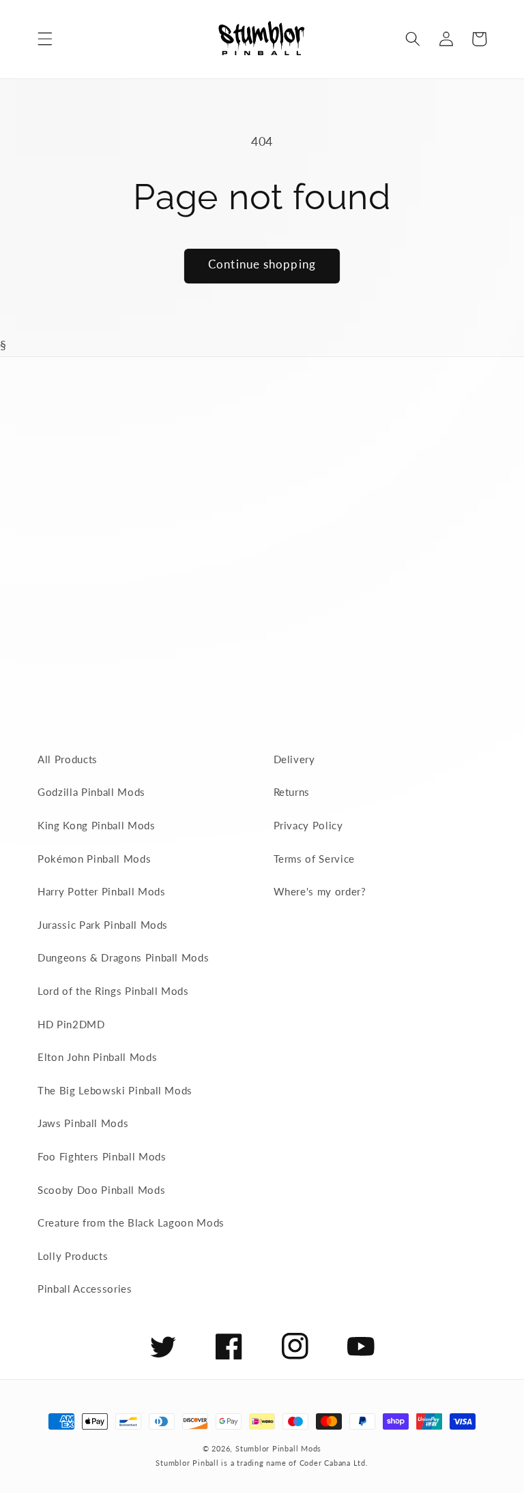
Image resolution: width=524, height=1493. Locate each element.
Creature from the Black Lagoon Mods (131, 1222)
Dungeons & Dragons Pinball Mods (123, 957)
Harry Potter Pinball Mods (102, 891)
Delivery (294, 759)
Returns (292, 792)
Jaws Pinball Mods (83, 1123)
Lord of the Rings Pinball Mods (113, 991)
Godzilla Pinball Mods (91, 792)
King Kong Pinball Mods (97, 825)
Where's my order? (320, 891)
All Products (68, 759)
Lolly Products (73, 1256)
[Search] (412, 38)
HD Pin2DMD (71, 1024)
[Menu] (45, 38)
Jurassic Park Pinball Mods (103, 925)
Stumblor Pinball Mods (278, 1448)
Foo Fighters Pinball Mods (102, 1156)
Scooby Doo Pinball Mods (101, 1190)
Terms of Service (314, 858)
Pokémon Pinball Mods (94, 858)
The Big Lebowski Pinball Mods (115, 1090)
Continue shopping (262, 264)
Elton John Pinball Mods (97, 1057)
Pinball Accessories (85, 1288)
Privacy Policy (308, 825)
